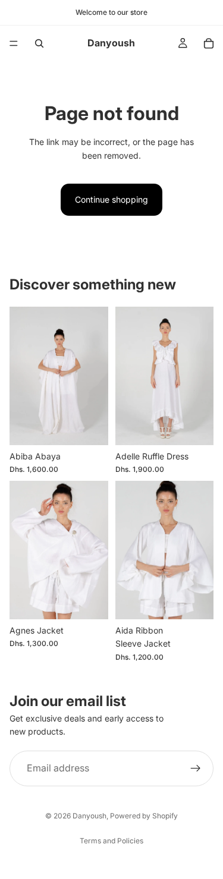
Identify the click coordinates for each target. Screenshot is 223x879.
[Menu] (13, 43)
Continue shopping (111, 199)
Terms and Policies (111, 840)
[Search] (39, 43)
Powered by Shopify (144, 815)
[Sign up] (195, 767)
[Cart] (209, 43)
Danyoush (89, 815)
